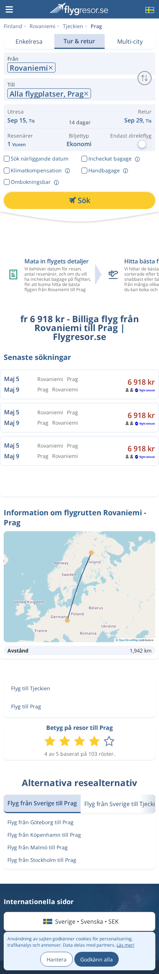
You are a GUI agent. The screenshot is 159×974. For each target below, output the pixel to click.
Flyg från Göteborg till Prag (40, 822)
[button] (9, 10)
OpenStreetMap (128, 640)
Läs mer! (125, 945)
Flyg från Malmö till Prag (37, 847)
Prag (96, 26)
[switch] (145, 78)
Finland (13, 26)
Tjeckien (73, 26)
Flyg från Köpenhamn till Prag (44, 834)
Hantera (57, 959)
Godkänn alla (96, 959)
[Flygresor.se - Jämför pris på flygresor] (78, 9)
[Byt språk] (149, 10)
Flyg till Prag (26, 706)
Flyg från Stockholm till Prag (41, 859)
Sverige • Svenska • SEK (87, 921)
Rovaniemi (42, 26)
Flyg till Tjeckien (30, 688)
